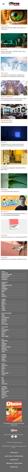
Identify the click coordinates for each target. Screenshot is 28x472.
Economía (3, 287)
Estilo (3, 328)
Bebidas (3, 389)
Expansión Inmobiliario (6, 120)
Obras (3, 271)
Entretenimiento (5, 330)
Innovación (4, 348)
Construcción (5, 273)
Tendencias (3, 142)
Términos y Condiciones (14, 463)
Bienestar (4, 394)
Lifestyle (3, 322)
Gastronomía (4, 388)
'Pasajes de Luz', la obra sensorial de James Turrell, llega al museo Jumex (12, 145)
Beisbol (3, 316)
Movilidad (4, 345)
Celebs (3, 382)
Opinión (3, 308)
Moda (3, 370)
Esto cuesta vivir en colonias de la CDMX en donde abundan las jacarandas (14, 99)
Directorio (14, 467)
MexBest (4, 386)
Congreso (4, 304)
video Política (4, 211)
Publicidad (14, 452)
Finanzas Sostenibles (6, 347)
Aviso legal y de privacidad (14, 456)
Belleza (3, 371)
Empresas (4, 283)
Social (3, 342)
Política (4, 299)
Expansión (5, 282)
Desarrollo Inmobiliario (7, 96)
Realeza (3, 366)
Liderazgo (4, 357)
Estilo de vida (4, 383)
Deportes (4, 331)
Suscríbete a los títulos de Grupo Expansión (14, 424)
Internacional (5, 288)
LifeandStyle (4, 296)
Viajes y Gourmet (5, 336)
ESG (2, 293)
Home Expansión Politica (7, 285)
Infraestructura (5, 276)
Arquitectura (4, 73)
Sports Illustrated (6, 313)
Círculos (3, 368)
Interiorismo (4, 49)
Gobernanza (4, 343)
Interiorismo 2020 (6, 122)
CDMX (3, 305)
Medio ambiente (5, 340)
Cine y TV (3, 333)
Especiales (4, 360)
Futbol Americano (5, 317)
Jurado (3, 397)
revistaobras (12, 436)
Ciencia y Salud (4, 26)
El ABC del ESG (4, 350)
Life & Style (5, 327)
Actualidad (4, 356)
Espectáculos (4, 365)
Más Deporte (4, 321)
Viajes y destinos (5, 391)
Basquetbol (4, 319)
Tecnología (4, 290)
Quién (3, 363)
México (3, 302)
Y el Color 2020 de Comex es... (10, 191)
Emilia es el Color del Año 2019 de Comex (14, 259)
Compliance (14, 459)
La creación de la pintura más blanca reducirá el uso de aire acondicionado (13, 75)
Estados (3, 307)
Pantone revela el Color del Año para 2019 (14, 237)
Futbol (3, 314)
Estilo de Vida (4, 396)
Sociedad (3, 310)
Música (3, 334)
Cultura (3, 374)
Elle (3, 377)
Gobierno (3, 300)
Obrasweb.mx (16, 436)
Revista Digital (5, 324)
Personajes (4, 393)
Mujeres (3, 294)
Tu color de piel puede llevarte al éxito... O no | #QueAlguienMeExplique (14, 214)
